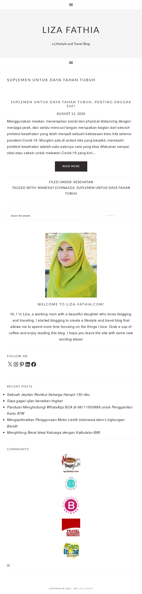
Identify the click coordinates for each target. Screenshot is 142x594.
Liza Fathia (85, 589)
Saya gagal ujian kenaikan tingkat (34, 400)
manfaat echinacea (56, 187)
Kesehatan (83, 182)
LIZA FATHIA (71, 30)
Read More (71, 166)
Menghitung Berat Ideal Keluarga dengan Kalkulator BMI (53, 432)
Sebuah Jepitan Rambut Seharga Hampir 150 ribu (48, 394)
